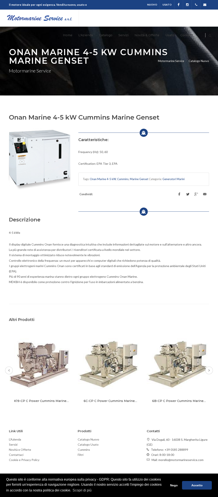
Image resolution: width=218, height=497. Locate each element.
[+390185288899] (196, 4)
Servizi (13, 444)
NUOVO (152, 4)
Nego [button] (174, 485)
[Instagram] (187, 4)
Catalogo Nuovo (88, 439)
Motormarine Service (171, 61)
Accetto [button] (197, 485)
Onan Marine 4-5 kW (103, 179)
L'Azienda (15, 439)
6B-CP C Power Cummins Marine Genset (178, 403)
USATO (167, 4)
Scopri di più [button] (82, 490)
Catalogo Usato (88, 444)
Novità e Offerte (20, 449)
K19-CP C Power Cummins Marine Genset (40, 403)
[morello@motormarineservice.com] (205, 4)
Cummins (123, 179)
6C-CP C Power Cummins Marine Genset (109, 403)
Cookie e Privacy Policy (24, 460)
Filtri (80, 455)
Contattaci (16, 455)
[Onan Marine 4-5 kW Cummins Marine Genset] (39, 159)
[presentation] (9, 370)
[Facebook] (178, 4)
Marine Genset (139, 179)
